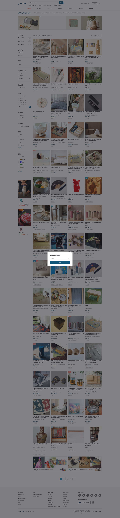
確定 (60, 262)
